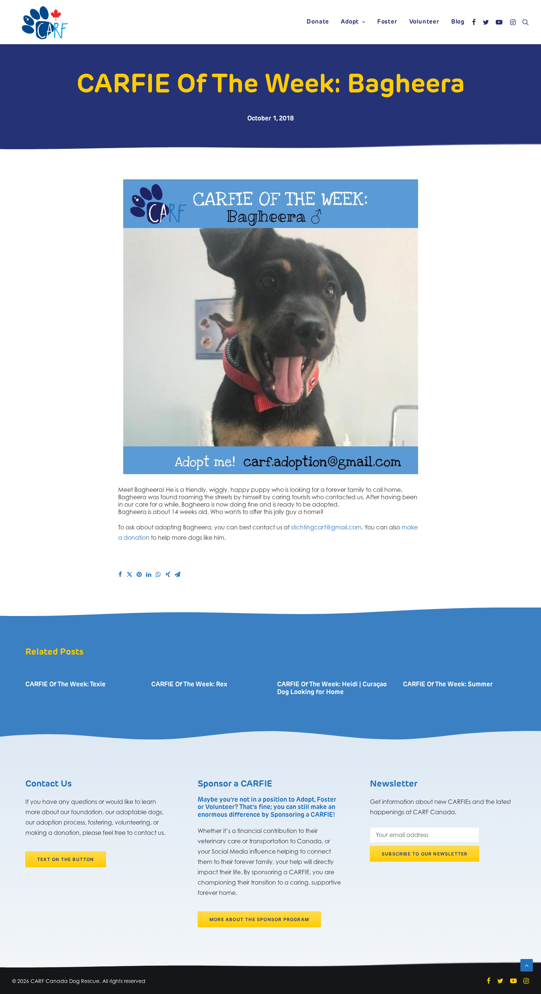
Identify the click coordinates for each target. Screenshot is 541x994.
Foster (387, 22)
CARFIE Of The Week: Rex (189, 685)
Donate (318, 22)
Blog (457, 22)
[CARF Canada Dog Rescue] (45, 22)
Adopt (350, 22)
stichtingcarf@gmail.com (326, 527)
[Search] (524, 22)
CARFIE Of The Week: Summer (448, 685)
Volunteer (424, 22)
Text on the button (65, 859)
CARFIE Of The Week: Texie (65, 685)
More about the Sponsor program (259, 919)
